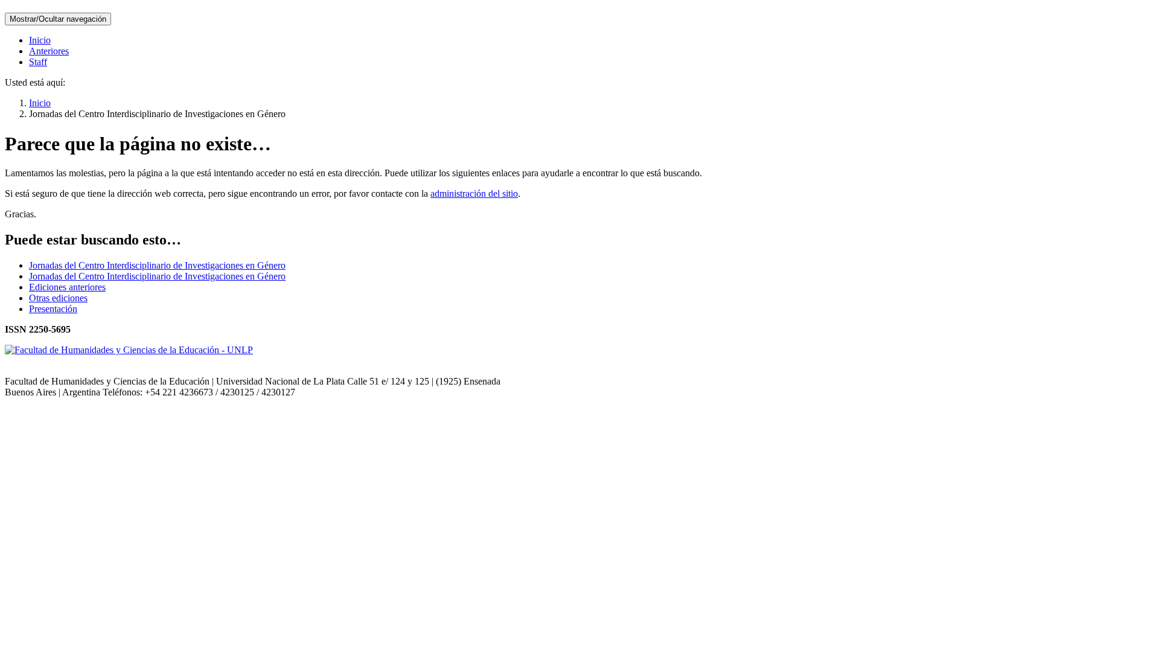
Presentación (53, 309)
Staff (38, 62)
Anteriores (49, 51)
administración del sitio (474, 193)
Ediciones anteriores (67, 287)
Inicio (40, 40)
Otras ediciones (58, 298)
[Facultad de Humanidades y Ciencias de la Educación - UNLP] (129, 350)
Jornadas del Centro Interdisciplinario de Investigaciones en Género (157, 265)
